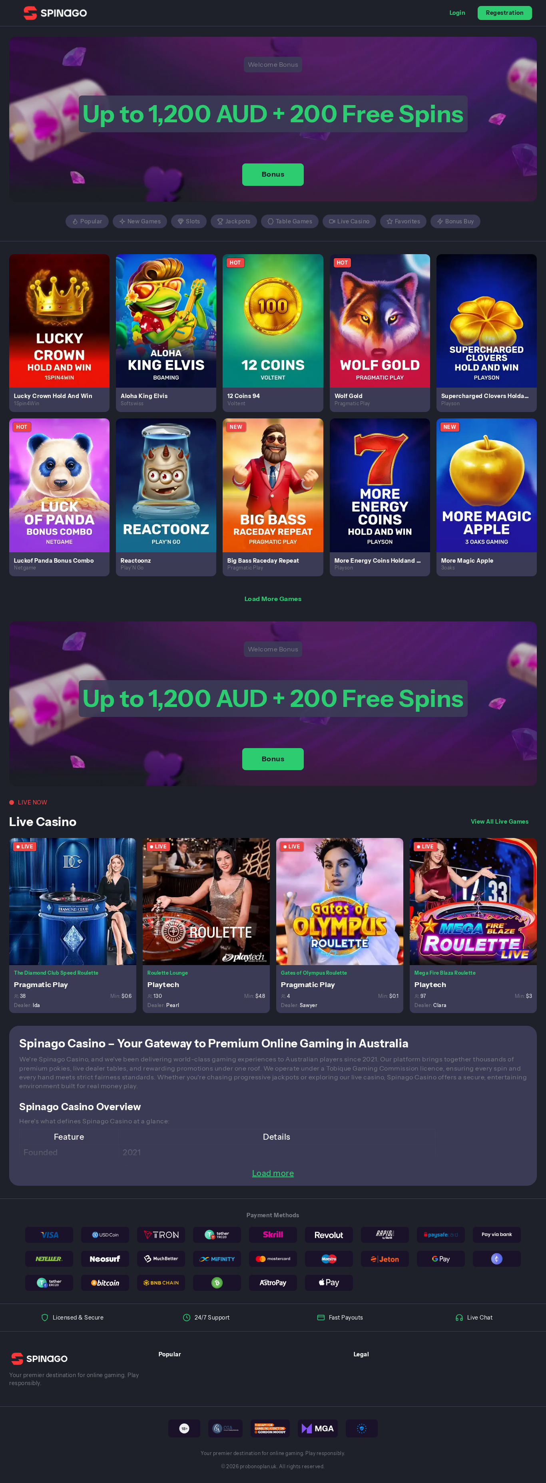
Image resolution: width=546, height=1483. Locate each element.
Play (64, 311)
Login (458, 12)
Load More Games (273, 599)
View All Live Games (500, 821)
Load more (273, 1173)
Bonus (273, 174)
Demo (64, 329)
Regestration (505, 12)
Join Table (77, 901)
